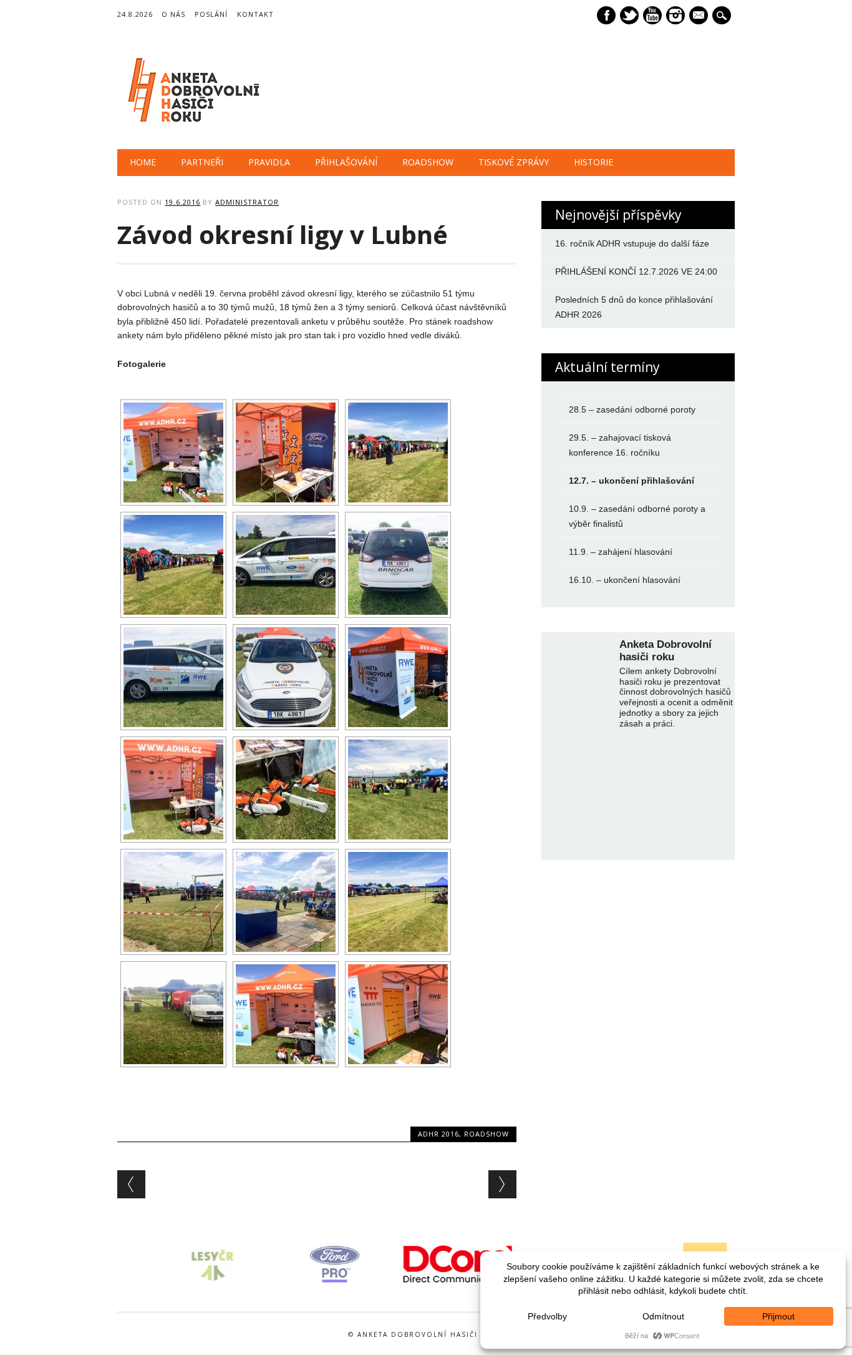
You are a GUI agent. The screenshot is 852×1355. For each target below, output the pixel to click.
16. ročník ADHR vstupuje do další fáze (632, 243)
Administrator (247, 202)
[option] (179, 1264)
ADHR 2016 (438, 1133)
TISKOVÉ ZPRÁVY (513, 162)
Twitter (629, 15)
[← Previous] (131, 1184)
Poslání (211, 14)
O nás (173, 14)
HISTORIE (593, 162)
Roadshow (486, 1133)
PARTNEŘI (202, 162)
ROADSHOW (427, 162)
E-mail (700, 16)
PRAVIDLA (269, 162)
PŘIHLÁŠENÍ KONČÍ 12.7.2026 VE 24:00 (636, 271)
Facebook (606, 15)
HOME (143, 162)
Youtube (652, 15)
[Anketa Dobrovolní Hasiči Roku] (191, 124)
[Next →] (502, 1184)
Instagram (675, 15)
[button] (110, 1264)
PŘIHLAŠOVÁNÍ (346, 162)
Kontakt (255, 14)
